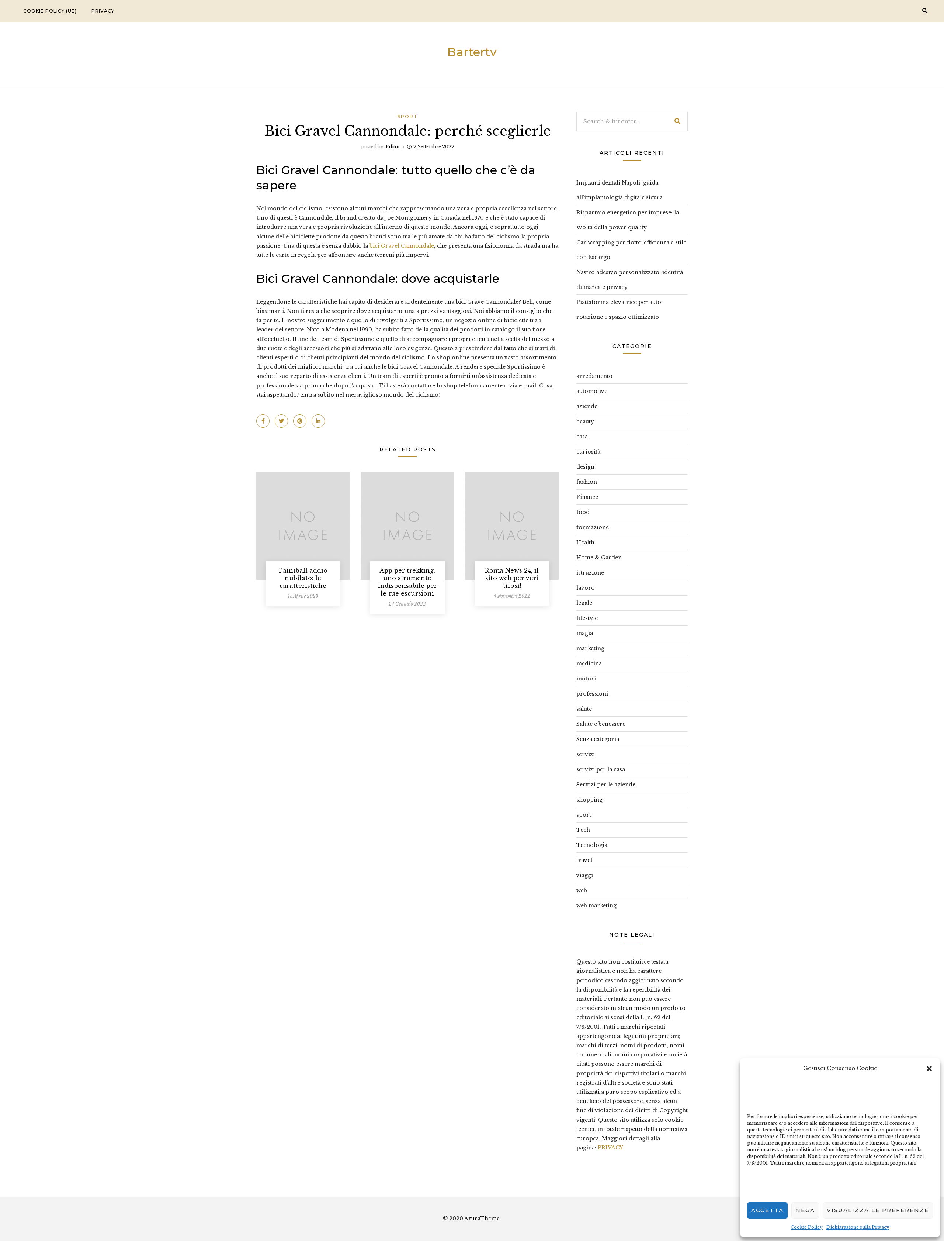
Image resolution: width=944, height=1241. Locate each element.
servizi (585, 754)
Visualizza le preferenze (878, 1210)
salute (584, 709)
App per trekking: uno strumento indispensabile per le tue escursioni (407, 582)
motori (586, 678)
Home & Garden (599, 557)
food (583, 512)
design (585, 466)
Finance (587, 497)
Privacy (102, 11)
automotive (591, 391)
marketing (590, 648)
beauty (585, 421)
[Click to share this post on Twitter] (281, 421)
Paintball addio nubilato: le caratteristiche (303, 578)
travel (584, 860)
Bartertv (472, 52)
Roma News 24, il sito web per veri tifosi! (512, 578)
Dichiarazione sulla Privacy (857, 1227)
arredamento (594, 376)
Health (585, 542)
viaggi (584, 875)
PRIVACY (610, 1147)
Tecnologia (591, 845)
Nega (805, 1210)
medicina (589, 663)
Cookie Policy (807, 1227)
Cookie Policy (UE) (50, 11)
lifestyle (587, 618)
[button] (929, 1068)
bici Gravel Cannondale (401, 245)
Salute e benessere (600, 724)
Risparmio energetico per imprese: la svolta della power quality (627, 220)
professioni (592, 693)
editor (393, 146)
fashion (586, 482)
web (581, 890)
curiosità (588, 451)
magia (584, 633)
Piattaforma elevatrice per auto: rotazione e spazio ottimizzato (619, 309)
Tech (583, 830)
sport (408, 116)
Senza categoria (597, 739)
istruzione (590, 572)
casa (582, 436)
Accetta (767, 1210)
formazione (592, 527)
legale (584, 603)
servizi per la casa (600, 769)
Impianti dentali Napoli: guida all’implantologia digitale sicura (619, 190)
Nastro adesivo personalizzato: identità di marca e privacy (629, 279)
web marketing (596, 905)
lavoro (585, 588)
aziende (586, 406)
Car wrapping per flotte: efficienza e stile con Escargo (631, 250)
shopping (589, 799)
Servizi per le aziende (605, 784)
